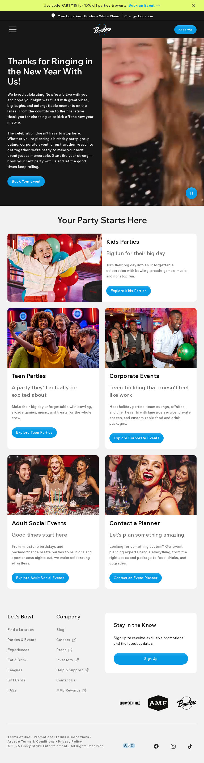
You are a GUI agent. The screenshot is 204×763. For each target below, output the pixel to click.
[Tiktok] (190, 746)
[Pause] (191, 193)
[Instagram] (173, 746)
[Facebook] (156, 746)
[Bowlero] (187, 703)
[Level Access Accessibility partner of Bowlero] (129, 745)
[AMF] (158, 703)
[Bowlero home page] (102, 29)
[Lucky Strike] (130, 703)
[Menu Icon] (12, 29)
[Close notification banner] (194, 5)
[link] (185, 29)
